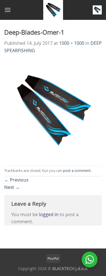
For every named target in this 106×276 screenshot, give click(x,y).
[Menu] (7, 10)
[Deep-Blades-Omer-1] (53, 109)
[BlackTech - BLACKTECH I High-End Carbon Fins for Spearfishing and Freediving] (53, 10)
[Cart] (97, 10)
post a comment (77, 170)
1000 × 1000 (71, 43)
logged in (49, 214)
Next (12, 187)
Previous (16, 180)
